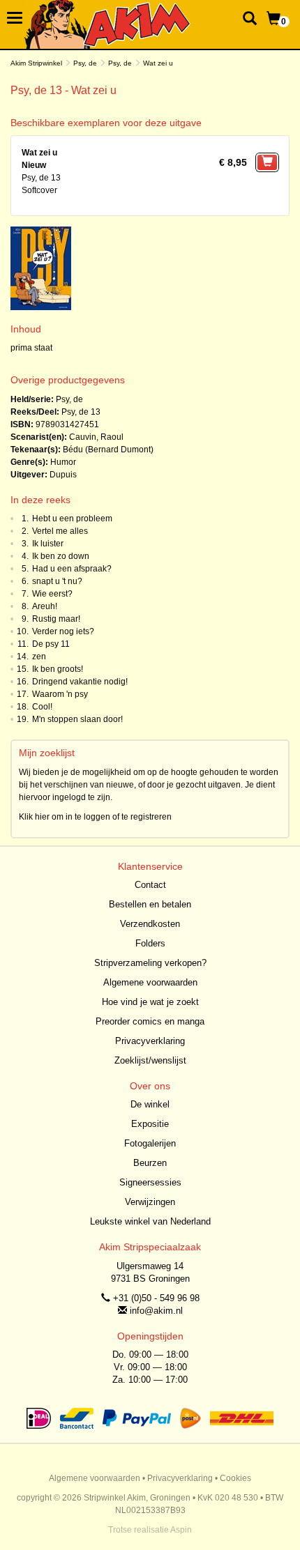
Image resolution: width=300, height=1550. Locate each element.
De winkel (150, 1104)
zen (39, 656)
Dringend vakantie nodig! (80, 681)
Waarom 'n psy (60, 694)
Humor (63, 462)
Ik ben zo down (60, 556)
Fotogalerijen (150, 1143)
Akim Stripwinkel (36, 63)
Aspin (181, 1530)
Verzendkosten (150, 924)
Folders (150, 943)
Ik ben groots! (57, 669)
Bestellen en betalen (150, 904)
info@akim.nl (156, 1310)
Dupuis (63, 474)
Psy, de (85, 63)
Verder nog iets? (63, 631)
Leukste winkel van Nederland (150, 1221)
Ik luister (47, 543)
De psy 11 (51, 644)
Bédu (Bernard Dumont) (108, 449)
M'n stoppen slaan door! (77, 719)
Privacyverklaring (150, 1041)
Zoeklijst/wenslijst (150, 1060)
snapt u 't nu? (57, 581)
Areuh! (44, 606)
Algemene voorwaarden (150, 982)
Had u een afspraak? (72, 569)
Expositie (150, 1124)
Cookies (235, 1478)
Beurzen (150, 1163)
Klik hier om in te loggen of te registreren (95, 817)
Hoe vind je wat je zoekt (150, 1002)
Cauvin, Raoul (96, 437)
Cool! (42, 707)
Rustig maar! (56, 619)
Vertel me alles (60, 531)
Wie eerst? (52, 594)
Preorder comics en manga (150, 1021)
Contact (150, 885)
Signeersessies (150, 1182)
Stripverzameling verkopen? (150, 963)
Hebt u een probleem (72, 518)
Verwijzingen (150, 1202)
